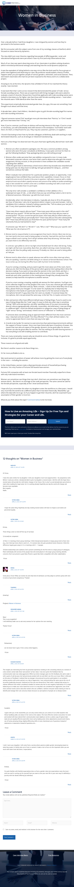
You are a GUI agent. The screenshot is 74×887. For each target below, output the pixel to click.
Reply (69, 495)
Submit (58, 421)
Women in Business (15, 603)
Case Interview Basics (20, 855)
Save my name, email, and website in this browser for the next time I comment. (29, 829)
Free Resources (53, 855)
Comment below (33, 400)
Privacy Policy (51, 865)
